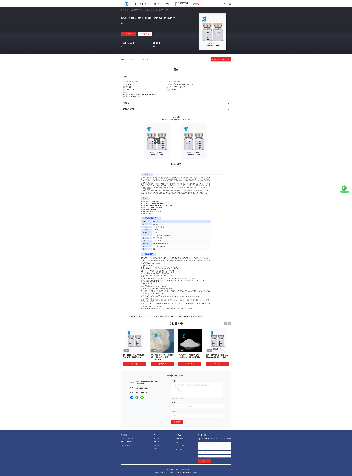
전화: (173, 411)
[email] (131, 397)
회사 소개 (156, 438)
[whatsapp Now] (344, 189)
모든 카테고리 (179, 449)
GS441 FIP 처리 (180, 438)
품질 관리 (156, 445)
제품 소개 (126, 10)
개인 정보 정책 (185, 469)
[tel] (147, 397)
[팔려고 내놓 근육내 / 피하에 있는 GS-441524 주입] (212, 31)
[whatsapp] (137, 397)
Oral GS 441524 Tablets (136, 316)
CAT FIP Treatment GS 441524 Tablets (190, 316)
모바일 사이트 (174, 469)
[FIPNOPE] (126, 3)
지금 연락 (177, 422)
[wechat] (142, 397)
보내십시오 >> (204, 461)
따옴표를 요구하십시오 (220, 59)
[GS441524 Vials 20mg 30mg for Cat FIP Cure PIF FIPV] (157, 141)
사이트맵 (165, 469)
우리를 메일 (145, 34)
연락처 (155, 448)
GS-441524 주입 (180, 445)
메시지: (174, 381)
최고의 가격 (128, 34)
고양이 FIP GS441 (136, 10)
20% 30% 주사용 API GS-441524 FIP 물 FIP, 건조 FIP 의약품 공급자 (217, 357)
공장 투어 (156, 441)
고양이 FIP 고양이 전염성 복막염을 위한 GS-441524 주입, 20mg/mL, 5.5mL (134, 357)
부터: (173, 402)
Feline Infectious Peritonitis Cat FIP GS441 (161, 316)
